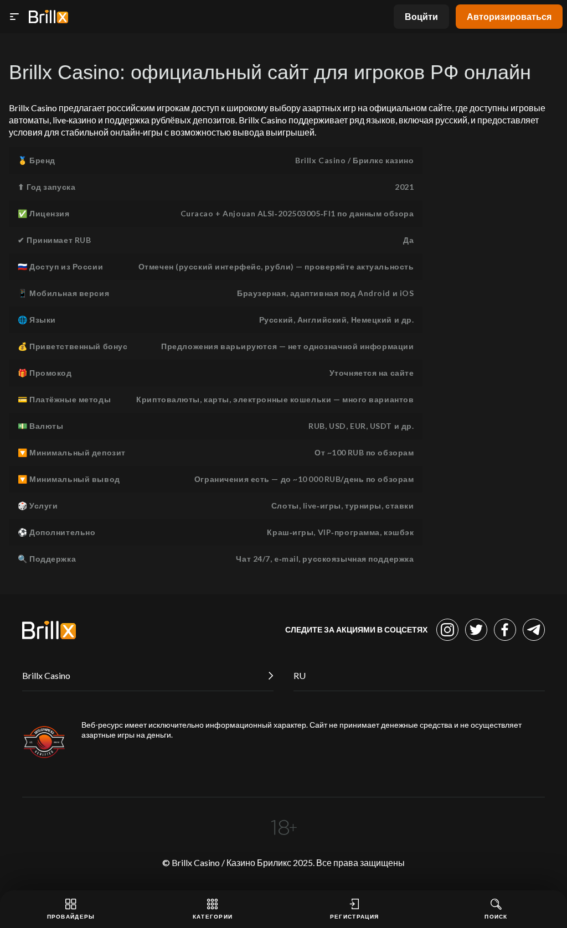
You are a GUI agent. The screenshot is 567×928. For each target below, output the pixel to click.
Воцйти (421, 16)
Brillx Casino (46, 675)
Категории (213, 916)
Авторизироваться (509, 16)
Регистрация (354, 916)
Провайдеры (71, 916)
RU (299, 675)
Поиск (496, 916)
